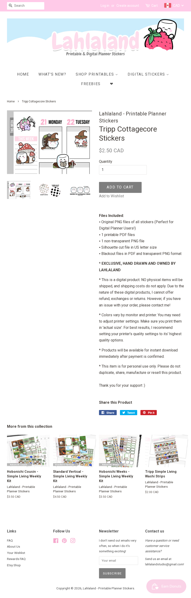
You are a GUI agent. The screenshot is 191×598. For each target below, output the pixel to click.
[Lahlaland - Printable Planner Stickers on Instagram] (72, 541)
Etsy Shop (14, 565)
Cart (154, 5)
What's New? (52, 74)
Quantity (105, 161)
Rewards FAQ (16, 559)
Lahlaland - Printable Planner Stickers (108, 588)
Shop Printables (95, 74)
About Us (13, 546)
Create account (127, 5)
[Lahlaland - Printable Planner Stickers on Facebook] (55, 541)
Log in (105, 5)
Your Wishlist (16, 553)
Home (23, 74)
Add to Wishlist (111, 196)
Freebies (91, 84)
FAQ (10, 540)
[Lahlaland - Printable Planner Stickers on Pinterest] (64, 541)
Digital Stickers (147, 74)
